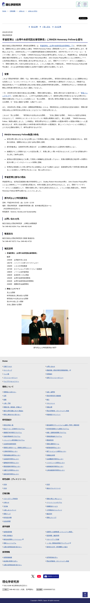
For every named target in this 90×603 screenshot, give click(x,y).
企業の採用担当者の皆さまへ (13, 547)
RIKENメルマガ (53, 576)
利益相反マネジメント (54, 414)
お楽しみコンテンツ (10, 510)
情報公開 (49, 407)
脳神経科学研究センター (11, 463)
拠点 (48, 399)
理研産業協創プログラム (54, 436)
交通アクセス (8, 366)
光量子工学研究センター (11, 470)
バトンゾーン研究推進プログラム (14, 440)
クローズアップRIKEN (11, 499)
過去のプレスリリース (54, 488)
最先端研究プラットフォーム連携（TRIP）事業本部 (63, 425)
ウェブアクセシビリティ (11, 381)
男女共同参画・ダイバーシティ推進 (58, 411)
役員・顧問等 (51, 392)
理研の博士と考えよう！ (54, 499)
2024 (5, 488)
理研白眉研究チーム (53, 444)
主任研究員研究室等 (10, 444)
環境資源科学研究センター (12, 466)
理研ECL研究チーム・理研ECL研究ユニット (18, 447)
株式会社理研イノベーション (13, 539)
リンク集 (6, 374)
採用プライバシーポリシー (55, 378)
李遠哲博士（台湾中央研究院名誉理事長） (56, 46)
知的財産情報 (8, 532)
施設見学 (49, 514)
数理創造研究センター (54, 447)
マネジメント (51, 403)
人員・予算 (7, 403)
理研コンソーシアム (10, 543)
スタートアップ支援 (53, 539)
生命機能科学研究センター (55, 459)
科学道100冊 (8, 517)
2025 (48, 484)
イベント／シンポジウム (54, 502)
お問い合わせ (51, 366)
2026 (5, 484)
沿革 (5, 396)
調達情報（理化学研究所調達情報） (58, 370)
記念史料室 (7, 521)
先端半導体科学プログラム (12, 436)
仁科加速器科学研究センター (56, 470)
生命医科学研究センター (11, 459)
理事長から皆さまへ (10, 392)
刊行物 (6, 506)
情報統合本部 (51, 455)
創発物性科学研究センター (55, 466)
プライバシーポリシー (11, 378)
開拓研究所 (50, 440)
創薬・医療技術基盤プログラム (56, 432)
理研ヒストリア (51, 517)
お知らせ (21, 11)
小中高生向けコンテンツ (54, 510)
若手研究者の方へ (52, 557)
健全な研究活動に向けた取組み (13, 411)
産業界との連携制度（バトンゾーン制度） (60, 532)
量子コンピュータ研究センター (56, 451)
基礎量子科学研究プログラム (13, 432)
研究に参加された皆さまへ (12, 414)
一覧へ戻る (46, 27)
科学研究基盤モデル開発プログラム (58, 429)
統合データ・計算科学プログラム (14, 429)
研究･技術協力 (8, 535)
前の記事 (34, 27)
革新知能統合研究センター (12, 455)
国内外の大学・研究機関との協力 (57, 547)
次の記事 (58, 27)
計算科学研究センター (11, 451)
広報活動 (12, 11)
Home (4, 11)
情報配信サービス (52, 506)
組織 (5, 399)
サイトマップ (8, 370)
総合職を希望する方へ (11, 561)
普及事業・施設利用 (53, 535)
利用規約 (49, 374)
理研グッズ (7, 514)
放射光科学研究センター (11, 474)
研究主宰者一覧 (8, 425)
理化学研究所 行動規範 (54, 396)
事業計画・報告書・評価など (13, 407)
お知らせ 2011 (32, 11)
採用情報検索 (8, 557)
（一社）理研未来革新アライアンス (58, 543)
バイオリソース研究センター (56, 463)
